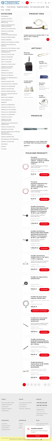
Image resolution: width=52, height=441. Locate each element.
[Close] (48, 427)
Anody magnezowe (6, 99)
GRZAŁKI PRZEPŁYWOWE (8, 91)
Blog (37, 420)
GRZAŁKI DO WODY (6, 18)
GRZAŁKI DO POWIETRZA (8, 28)
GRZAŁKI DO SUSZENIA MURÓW (10, 42)
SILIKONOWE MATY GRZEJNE (9, 84)
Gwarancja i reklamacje (24, 408)
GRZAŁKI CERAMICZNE (7, 136)
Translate (37, 435)
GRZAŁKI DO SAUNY (6, 117)
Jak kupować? (5, 406)
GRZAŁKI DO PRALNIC (7, 75)
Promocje (3, 149)
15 (45, 384)
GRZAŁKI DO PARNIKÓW (8, 114)
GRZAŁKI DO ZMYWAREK (8, 86)
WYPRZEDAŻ (4, 16)
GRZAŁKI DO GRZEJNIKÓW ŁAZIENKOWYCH (8, 51)
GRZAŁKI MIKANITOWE (7, 81)
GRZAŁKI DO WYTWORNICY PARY (10, 48)
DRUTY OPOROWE (6, 61)
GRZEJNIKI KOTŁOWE (7, 129)
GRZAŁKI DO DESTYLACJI (8, 107)
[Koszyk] (46, 2)
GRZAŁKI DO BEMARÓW (8, 104)
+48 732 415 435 (41, 402)
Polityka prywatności (7, 404)
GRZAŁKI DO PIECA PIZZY (8, 64)
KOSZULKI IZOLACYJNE (7, 54)
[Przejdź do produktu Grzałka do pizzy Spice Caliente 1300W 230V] (25, 304)
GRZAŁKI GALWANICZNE (8, 126)
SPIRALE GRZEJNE (6, 39)
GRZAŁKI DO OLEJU (6, 59)
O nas (20, 425)
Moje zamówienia (6, 425)
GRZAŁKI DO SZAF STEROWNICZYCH (6, 120)
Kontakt (21, 423)
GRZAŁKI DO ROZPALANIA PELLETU (8, 45)
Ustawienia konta (6, 429)
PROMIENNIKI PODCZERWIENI (10, 139)
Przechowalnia (5, 427)
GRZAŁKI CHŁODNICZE (7, 141)
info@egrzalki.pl (40, 409)
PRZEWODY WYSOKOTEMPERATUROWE (9, 34)
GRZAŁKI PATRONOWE (7, 88)
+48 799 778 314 (41, 405)
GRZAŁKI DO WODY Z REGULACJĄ (7, 22)
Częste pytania (5, 410)
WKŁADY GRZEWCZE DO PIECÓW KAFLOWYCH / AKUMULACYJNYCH (10, 133)
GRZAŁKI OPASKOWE (7, 57)
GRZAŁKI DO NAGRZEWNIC (8, 112)
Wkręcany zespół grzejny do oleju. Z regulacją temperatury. (28, 56)
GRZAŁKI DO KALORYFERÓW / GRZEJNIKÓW (9, 123)
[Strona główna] (10, 2)
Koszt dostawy (22, 406)
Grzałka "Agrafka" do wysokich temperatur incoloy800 (43, 64)
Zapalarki (3, 102)
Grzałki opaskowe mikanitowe (42, 97)
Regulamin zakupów (7, 408)
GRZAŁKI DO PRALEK (7, 72)
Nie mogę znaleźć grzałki (8, 402)
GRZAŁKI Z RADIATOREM (8, 37)
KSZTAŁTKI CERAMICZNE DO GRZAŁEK (9, 94)
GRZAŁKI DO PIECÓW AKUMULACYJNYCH (7, 67)
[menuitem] (4, 6)
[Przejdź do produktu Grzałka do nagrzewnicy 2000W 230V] (25, 283)
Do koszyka (47, 39)
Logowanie (4, 423)
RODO (20, 427)
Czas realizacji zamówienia (25, 402)
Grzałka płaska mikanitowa (28, 81)
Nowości (3, 146)
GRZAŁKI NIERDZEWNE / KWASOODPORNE (8, 25)
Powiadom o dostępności (39, 310)
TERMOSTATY (5, 70)
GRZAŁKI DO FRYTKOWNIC (8, 109)
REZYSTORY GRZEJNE (7, 97)
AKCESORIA (4, 144)
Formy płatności (23, 404)
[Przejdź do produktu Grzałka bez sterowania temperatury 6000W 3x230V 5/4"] (25, 325)
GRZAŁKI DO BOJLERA (7, 31)
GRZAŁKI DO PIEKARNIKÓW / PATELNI (9, 78)
